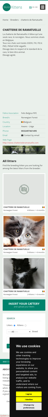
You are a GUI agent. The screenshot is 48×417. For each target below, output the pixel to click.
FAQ (9, 401)
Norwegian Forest (29, 117)
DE (36, 7)
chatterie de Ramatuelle (31, 19)
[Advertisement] (24, 84)
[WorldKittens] (13, 7)
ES (33, 7)
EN (30, 7)
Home (5, 19)
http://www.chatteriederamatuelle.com (21, 142)
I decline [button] (29, 399)
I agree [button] (29, 394)
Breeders (14, 19)
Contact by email (31, 135)
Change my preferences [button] (28, 406)
